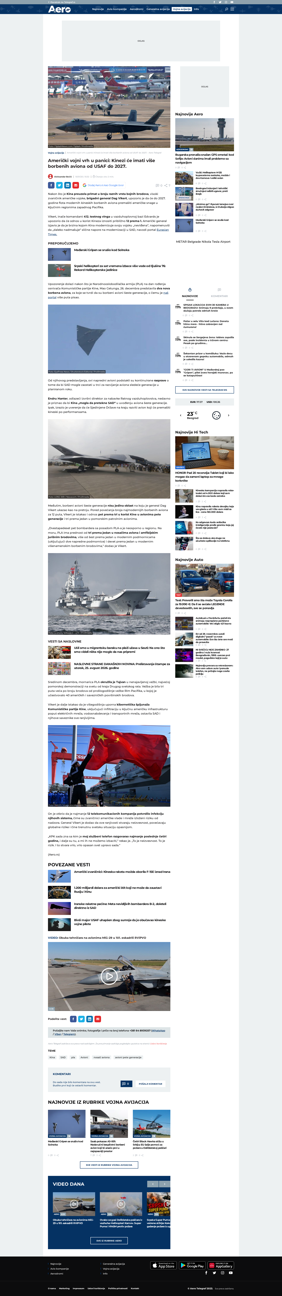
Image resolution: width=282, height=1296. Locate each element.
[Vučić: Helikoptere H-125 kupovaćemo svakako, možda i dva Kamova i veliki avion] (184, 178)
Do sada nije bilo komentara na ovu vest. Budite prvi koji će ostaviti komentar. (77, 1084)
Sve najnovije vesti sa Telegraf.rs (204, 390)
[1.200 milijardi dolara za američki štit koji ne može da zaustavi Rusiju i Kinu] (59, 892)
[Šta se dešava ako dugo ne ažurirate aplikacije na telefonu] (184, 543)
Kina (52, 1057)
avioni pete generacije (128, 1057)
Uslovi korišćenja (158, 1043)
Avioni (84, 1057)
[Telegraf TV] (232, 2)
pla (73, 1057)
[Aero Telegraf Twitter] (220, 2)
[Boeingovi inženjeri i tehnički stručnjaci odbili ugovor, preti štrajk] (184, 194)
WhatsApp (158, 1030)
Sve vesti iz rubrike (109, 1165)
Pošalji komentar (150, 1084)
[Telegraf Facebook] (214, 2)
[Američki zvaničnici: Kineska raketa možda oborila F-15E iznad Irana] (59, 876)
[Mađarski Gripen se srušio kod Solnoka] (59, 254)
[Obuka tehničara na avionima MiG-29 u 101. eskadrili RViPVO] (74, 1204)
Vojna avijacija (56, 152)
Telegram (69, 1034)
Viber (58, 1034)
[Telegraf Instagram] (226, 2)
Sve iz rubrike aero (109, 1240)
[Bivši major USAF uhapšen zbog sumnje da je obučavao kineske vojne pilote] (59, 924)
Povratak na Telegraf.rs (62, 2)
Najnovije (189, 114)
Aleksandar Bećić (63, 176)
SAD (63, 1057)
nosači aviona (102, 1057)
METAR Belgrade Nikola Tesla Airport (203, 241)
